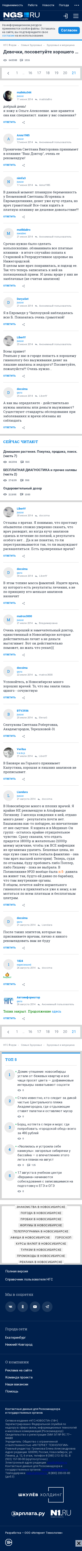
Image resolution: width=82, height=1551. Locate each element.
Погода (64, 5)
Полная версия (16, 1271)
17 (39, 73)
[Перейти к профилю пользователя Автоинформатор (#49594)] (8, 1001)
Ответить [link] (9, 122)
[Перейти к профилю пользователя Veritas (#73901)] (8, 753)
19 (56, 73)
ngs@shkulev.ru (57, 1462)
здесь (56, 1011)
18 (48, 73)
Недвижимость (12, 5)
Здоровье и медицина (61, 45)
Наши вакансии (16, 1384)
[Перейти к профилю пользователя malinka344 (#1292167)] (8, 96)
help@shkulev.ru (36, 1473)
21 (74, 73)
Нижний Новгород (19, 1345)
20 (65, 73)
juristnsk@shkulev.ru (55, 1469)
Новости (48, 5)
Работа (32, 5)
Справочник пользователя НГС (29, 1279)
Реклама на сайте (18, 1370)
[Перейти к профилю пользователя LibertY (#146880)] (8, 341)
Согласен (69, 30)
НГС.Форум (9, 45)
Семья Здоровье (31, 45)
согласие (8, 35)
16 (30, 73)
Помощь (11, 1391)
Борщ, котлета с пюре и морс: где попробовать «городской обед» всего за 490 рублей (46, 1128)
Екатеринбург (15, 1338)
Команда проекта (19, 1377)
